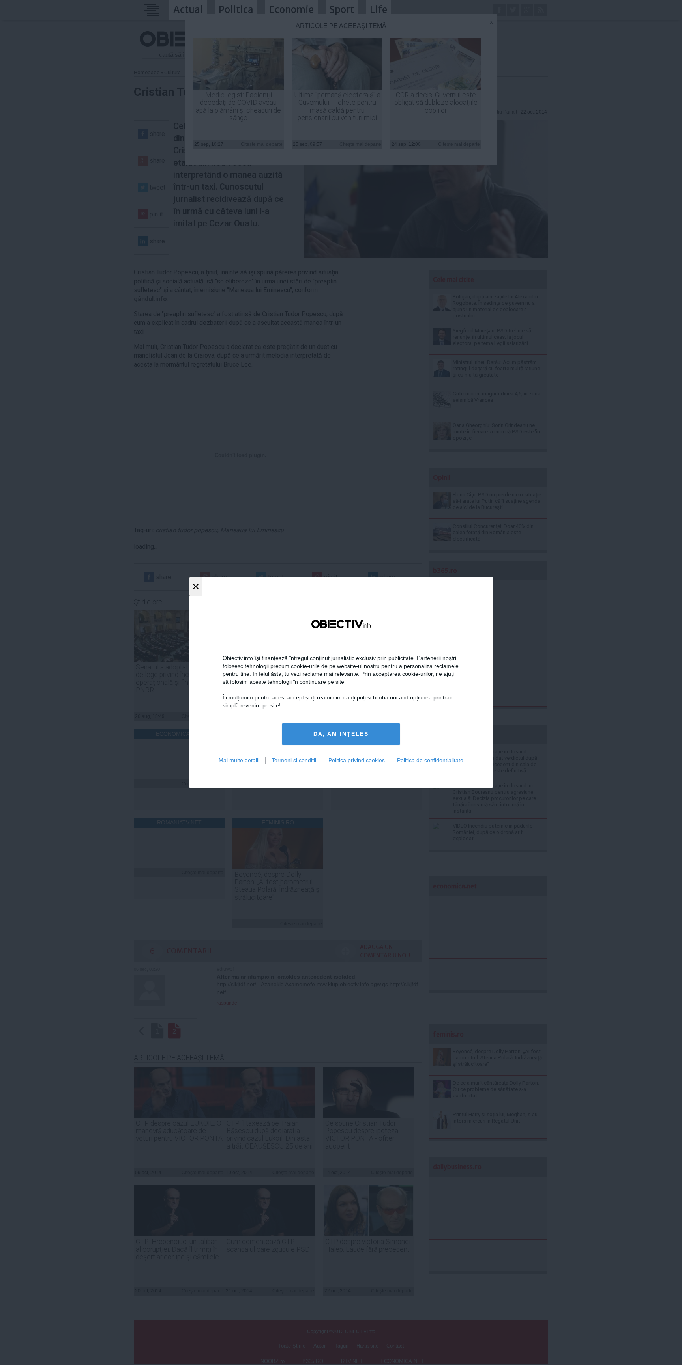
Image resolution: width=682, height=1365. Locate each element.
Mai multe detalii (239, 760)
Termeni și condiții (294, 760)
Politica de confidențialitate (430, 760)
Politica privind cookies (356, 760)
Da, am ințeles (341, 734)
